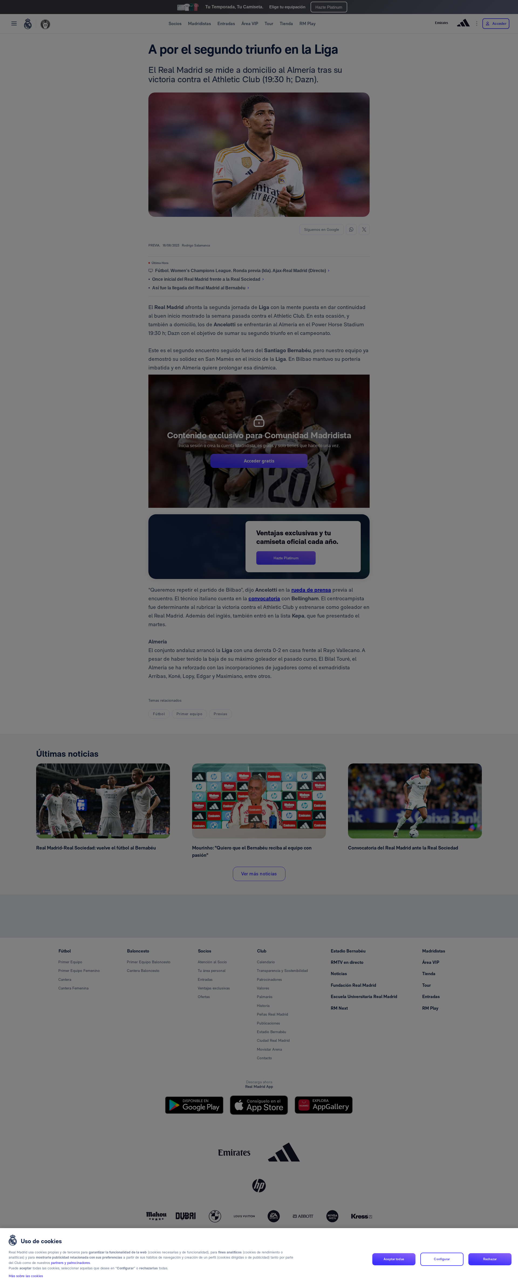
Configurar (442, 1259)
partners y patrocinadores (70, 1263)
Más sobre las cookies (26, 1276)
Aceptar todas (394, 1259)
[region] (259, 1256)
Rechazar (490, 1259)
